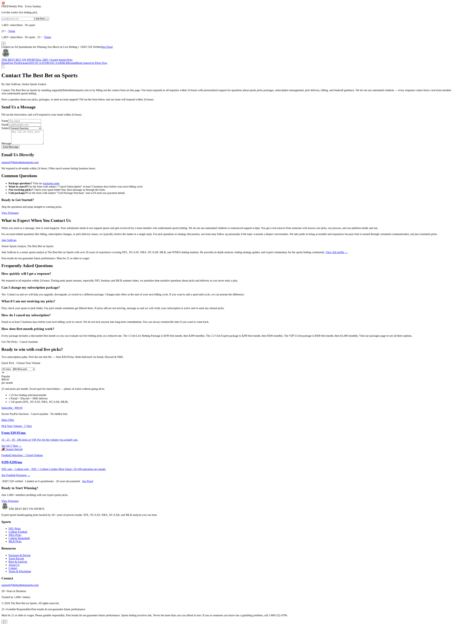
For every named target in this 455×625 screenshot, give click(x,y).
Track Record (16, 558)
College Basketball (19, 538)
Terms (11, 31)
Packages (24, 62)
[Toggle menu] (2, 66)
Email (4, 124)
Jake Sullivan (8, 240)
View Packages (10, 212)
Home (4, 62)
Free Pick (13, 62)
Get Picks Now (98, 62)
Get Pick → (42, 18)
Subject (5, 128)
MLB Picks (15, 541)
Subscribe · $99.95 (12, 407)
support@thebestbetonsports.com (20, 162)
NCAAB (56, 62)
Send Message (10, 147)
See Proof (107, 46)
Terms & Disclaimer (20, 571)
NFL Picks (15, 528)
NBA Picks (15, 535)
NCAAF (40, 62)
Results (72, 62)
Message (6, 143)
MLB (64, 62)
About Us (14, 564)
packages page (51, 183)
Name (4, 120)
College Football (18, 531)
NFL (32, 62)
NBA (48, 62)
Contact (85, 62)
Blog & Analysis (18, 561)
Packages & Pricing (20, 555)
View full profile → (337, 252)
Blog (78, 62)
